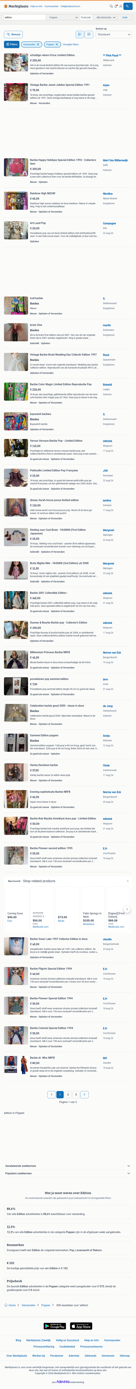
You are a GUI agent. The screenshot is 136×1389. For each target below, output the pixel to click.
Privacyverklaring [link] (44, 1346)
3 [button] (76, 1094)
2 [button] (68, 1094)
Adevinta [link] (74, 1355)
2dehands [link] (90, 1355)
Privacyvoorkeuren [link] (91, 1346)
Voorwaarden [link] (51, 6)
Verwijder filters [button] (71, 44)
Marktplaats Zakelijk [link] (38, 1340)
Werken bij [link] (38, 1355)
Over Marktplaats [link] (16, 1355)
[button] (116, 6)
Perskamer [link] (56, 1355)
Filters (13, 44)
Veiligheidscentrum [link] (70, 6)
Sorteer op (101, 28)
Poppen (50, 44)
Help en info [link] (36, 6)
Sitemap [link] (125, 1355)
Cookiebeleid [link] (67, 1346)
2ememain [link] (108, 1355)
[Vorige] (51, 1094)
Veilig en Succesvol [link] (67, 1340)
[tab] (80, 34)
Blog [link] (18, 1340)
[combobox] (24, 17)
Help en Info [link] (91, 1340)
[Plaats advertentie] (128, 6)
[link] (15, 6)
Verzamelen (29, 44)
